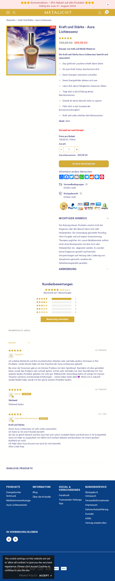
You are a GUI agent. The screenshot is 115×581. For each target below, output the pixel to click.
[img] (15, 350)
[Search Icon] (16, 12)
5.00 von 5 (65, 290)
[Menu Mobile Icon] (8, 12)
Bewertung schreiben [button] (58, 319)
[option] (31, 50)
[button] (65, 38)
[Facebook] (8, 539)
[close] (107, 4)
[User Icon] (99, 12)
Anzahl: (62, 144)
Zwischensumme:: (67, 155)
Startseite (10, 20)
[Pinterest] (15, 539)
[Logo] (58, 12)
